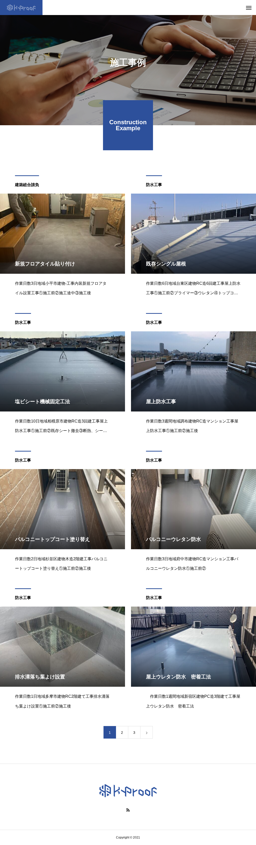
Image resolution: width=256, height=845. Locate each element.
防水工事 (154, 185)
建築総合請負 (27, 185)
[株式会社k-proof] (21, 7)
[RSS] (128, 809)
